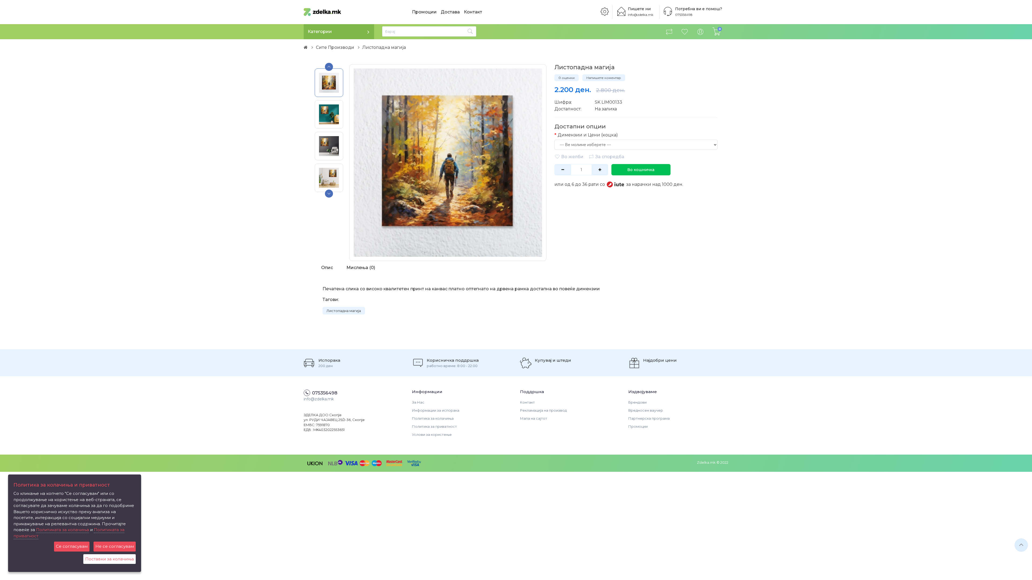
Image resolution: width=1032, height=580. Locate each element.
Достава (450, 12)
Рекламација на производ (543, 410)
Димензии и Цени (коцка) (588, 134)
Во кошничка (640, 169)
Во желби (572, 156)
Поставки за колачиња (109, 558)
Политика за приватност (434, 426)
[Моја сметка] (700, 31)
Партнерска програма (649, 418)
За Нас (418, 402)
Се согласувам (72, 546)
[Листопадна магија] (448, 162)
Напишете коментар (603, 78)
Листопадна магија (344, 311)
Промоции (424, 12)
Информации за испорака (435, 410)
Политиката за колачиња (62, 529)
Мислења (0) (360, 267)
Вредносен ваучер (645, 410)
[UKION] (315, 463)
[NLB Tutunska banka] (336, 463)
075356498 (684, 15)
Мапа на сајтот (533, 418)
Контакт (473, 12)
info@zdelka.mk (640, 15)
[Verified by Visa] (414, 463)
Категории (320, 31)
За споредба (609, 156)
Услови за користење (432, 434)
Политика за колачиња (433, 418)
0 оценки (566, 78)
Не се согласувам (114, 546)
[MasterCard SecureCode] (394, 463)
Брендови (637, 402)
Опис (327, 267)
